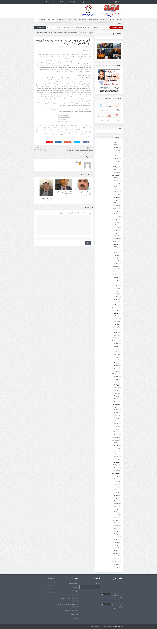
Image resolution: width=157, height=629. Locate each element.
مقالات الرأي (51, 19)
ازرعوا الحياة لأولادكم (40, 150)
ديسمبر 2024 (116, 197)
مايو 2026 (117, 150)
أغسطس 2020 (116, 341)
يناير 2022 (117, 294)
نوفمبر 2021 (116, 299)
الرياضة (43, 19)
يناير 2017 (117, 459)
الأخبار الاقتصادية (93, 19)
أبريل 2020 (117, 352)
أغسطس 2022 (116, 274)
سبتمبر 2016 (116, 470)
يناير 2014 (117, 548)
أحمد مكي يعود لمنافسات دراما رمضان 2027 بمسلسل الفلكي (112, 586)
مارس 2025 (117, 189)
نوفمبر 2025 (116, 167)
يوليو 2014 (117, 531)
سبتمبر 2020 (116, 338)
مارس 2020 (117, 354)
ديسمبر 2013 (116, 550)
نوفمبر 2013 (116, 553)
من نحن (87, 2)
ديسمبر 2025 (116, 164)
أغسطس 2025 (116, 175)
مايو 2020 (117, 349)
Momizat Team (116, 627)
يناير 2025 (117, 194)
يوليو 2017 (117, 443)
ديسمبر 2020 (116, 330)
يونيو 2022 (117, 280)
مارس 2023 (117, 255)
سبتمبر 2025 (116, 172)
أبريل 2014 (117, 539)
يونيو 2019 (117, 379)
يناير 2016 (117, 492)
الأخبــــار (103, 19)
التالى (38, 148)
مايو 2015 (117, 514)
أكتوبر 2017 (117, 434)
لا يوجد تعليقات (60, 46)
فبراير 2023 (117, 258)
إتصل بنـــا (81, 2)
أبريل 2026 (117, 153)
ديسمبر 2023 (116, 230)
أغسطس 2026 (116, 142)
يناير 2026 (117, 161)
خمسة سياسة (51, 583)
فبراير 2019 (117, 390)
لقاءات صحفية (61, 19)
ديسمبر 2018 (116, 396)
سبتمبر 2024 (116, 205)
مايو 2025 (117, 183)
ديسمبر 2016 (116, 462)
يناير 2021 (117, 327)
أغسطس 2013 (116, 561)
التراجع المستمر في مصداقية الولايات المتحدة (64, 193)
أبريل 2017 (117, 451)
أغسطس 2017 (116, 440)
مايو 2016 (117, 481)
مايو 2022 (117, 283)
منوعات (120, 23)
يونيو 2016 (117, 479)
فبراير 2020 (117, 357)
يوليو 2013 (117, 564)
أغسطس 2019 (116, 374)
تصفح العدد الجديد (72, 2)
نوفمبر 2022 (116, 266)
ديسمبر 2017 (116, 429)
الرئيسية (119, 19)
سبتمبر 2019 (116, 371)
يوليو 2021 (117, 310)
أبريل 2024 (117, 219)
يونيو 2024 (117, 214)
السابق (89, 148)
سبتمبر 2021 (116, 305)
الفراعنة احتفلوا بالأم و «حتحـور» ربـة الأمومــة (80, 150)
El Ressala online (73, 583)
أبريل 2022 (117, 285)
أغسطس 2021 (116, 307)
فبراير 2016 (117, 490)
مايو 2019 (117, 382)
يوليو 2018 (117, 410)
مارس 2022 (117, 288)
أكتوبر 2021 (117, 302)
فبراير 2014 (117, 545)
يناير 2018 (117, 426)
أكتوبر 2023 (117, 236)
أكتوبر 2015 (117, 501)
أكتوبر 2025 (117, 169)
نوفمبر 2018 (116, 399)
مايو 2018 (117, 415)
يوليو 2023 (117, 244)
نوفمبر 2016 (116, 465)
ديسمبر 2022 (116, 263)
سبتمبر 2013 (116, 559)
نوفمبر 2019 (116, 365)
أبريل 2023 (117, 252)
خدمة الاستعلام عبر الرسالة (50, 2)
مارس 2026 (117, 156)
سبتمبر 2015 (116, 503)
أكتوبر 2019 (117, 368)
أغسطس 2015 (116, 506)
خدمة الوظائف (62, 2)
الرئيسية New (74, 595)
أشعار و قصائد (72, 19)
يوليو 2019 (117, 376)
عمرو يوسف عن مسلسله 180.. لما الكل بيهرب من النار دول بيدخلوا (112, 605)
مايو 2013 (117, 570)
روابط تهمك (38, 2)
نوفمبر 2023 (116, 233)
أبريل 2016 (117, 484)
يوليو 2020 (117, 343)
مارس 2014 (117, 542)
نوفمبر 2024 (116, 200)
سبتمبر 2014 (116, 525)
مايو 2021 (117, 316)
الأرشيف (97, 583)
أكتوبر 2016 (117, 467)
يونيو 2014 (117, 534)
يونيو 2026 (117, 147)
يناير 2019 (117, 393)
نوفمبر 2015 (116, 498)
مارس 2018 (117, 421)
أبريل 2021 (117, 318)
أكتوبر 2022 (117, 269)
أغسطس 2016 (116, 473)
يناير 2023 (117, 261)
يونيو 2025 (117, 181)
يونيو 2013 (117, 567)
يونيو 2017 (117, 445)
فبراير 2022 (117, 291)
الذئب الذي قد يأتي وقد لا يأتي (84, 193)
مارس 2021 (117, 321)
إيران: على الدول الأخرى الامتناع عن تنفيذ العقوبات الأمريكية (82, 28)
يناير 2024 (117, 227)
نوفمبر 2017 (116, 432)
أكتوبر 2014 (117, 523)
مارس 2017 (117, 454)
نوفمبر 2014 (116, 520)
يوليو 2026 (117, 145)
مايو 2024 (117, 216)
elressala (85, 46)
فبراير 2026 (117, 158)
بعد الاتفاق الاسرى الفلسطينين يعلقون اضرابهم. (67, 605)
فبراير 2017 (117, 456)
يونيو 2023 (117, 247)
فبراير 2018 (117, 423)
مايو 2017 (117, 448)
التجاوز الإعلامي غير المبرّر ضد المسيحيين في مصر (53, 28)
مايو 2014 (117, 536)
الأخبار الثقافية (82, 19)
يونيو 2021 (117, 313)
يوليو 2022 (117, 277)
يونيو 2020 (117, 346)
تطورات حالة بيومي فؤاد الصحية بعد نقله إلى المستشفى (112, 595)
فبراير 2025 (117, 192)
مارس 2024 (117, 222)
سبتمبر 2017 (116, 437)
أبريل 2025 (117, 186)
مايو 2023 (117, 250)
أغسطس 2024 (116, 208)
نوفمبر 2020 (116, 332)
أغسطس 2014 (116, 528)
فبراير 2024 (117, 225)
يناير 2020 (117, 360)
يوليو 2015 (117, 509)
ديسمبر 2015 (116, 495)
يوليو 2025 (117, 178)
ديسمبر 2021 (116, 296)
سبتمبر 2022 (116, 272)
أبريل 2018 (117, 418)
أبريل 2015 (117, 517)
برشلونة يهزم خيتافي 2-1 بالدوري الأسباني (69, 599)
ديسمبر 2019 (116, 363)
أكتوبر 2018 (117, 401)
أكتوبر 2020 (117, 335)
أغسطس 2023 (116, 241)
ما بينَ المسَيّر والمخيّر (47, 198)
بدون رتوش (111, 19)
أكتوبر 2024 (117, 203)
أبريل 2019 (117, 385)
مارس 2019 (117, 387)
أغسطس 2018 (116, 407)
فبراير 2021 (117, 324)
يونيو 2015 (117, 512)
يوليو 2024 (117, 211)
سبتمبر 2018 (116, 404)
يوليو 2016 (117, 476)
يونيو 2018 (117, 412)
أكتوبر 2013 (117, 556)
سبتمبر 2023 (116, 238)
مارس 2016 (117, 487)
